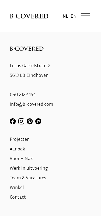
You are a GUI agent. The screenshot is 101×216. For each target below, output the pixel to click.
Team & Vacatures (28, 177)
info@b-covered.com (31, 104)
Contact (18, 197)
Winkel (17, 187)
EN (74, 16)
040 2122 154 (23, 94)
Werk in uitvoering (29, 168)
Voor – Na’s (21, 158)
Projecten (20, 139)
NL (65, 16)
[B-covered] (29, 16)
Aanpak (17, 148)
